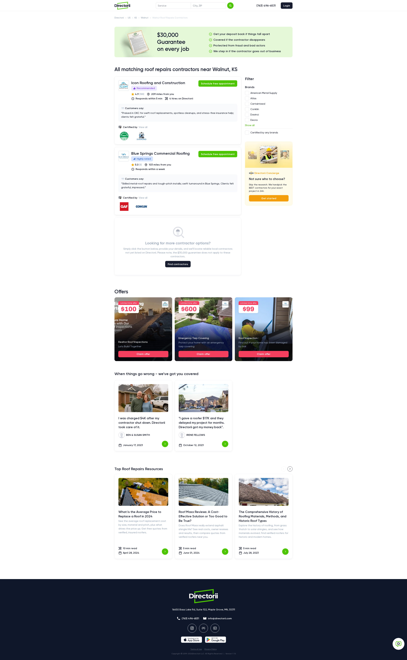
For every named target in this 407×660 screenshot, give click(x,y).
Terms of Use (196, 649)
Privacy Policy (210, 649)
